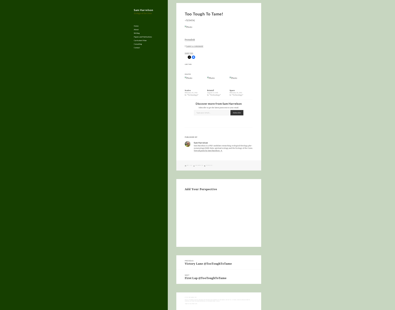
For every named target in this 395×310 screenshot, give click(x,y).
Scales (188, 90)
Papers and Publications (143, 37)
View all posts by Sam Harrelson (207, 151)
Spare (232, 90)
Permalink (190, 39)
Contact (137, 48)
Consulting (138, 44)
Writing (137, 33)
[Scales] (195, 82)
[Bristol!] (217, 82)
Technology (209, 165)
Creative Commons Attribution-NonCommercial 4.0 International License (217, 300)
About (136, 29)
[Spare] (240, 82)
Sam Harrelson (143, 10)
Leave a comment (194, 46)
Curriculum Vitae (140, 40)
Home (136, 26)
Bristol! (210, 90)
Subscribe (237, 113)
